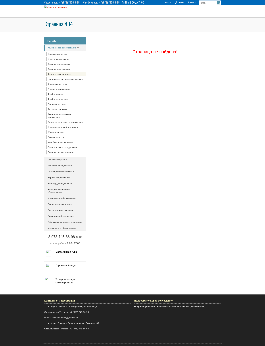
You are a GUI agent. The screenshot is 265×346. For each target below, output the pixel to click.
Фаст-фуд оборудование (60, 183)
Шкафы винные (55, 94)
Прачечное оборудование (61, 216)
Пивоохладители (56, 137)
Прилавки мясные (57, 104)
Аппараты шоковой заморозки (63, 127)
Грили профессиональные (61, 171)
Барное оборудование (59, 177)
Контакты (192, 2)
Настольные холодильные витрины (65, 79)
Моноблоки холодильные (60, 142)
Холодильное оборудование (62, 47)
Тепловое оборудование (60, 165)
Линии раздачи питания (60, 204)
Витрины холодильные (59, 64)
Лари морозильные (57, 54)
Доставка (179, 2)
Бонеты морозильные (58, 59)
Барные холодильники (59, 89)
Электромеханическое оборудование (59, 190)
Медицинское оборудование (62, 228)
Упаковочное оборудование (62, 198)
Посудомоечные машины (60, 210)
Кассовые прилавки (57, 109)
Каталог (52, 40)
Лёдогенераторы (56, 132)
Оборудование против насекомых (65, 222)
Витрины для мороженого (60, 152)
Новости (167, 2)
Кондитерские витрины (59, 74)
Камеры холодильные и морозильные (59, 115)
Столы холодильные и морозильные (66, 122)
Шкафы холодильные (58, 99)
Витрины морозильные (59, 69)
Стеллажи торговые (57, 159)
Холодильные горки (57, 84)
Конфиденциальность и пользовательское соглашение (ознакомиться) (169, 306)
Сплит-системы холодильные (62, 147)
